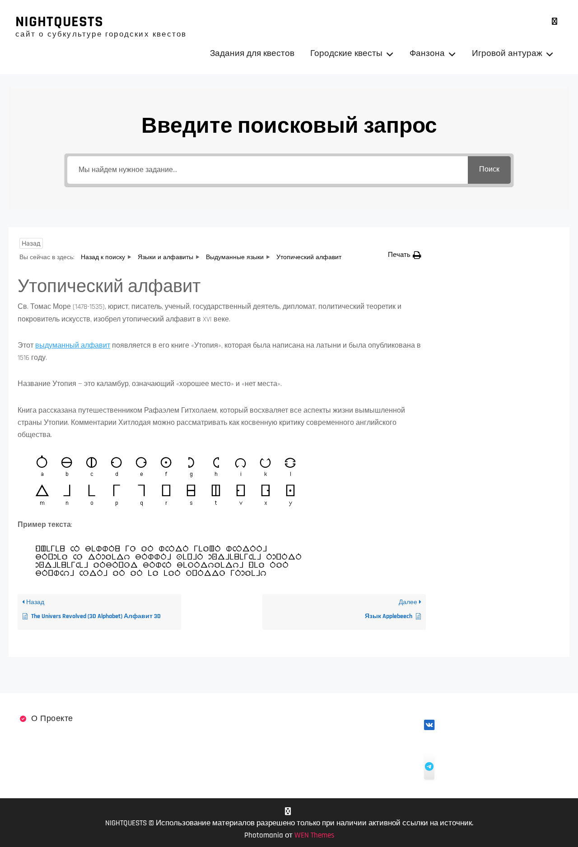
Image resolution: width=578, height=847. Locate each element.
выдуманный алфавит (72, 345)
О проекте (52, 718)
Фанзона (427, 53)
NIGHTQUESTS (59, 21)
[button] (404, 255)
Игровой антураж (507, 53)
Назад (31, 243)
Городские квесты (346, 53)
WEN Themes (314, 835)
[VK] (554, 21)
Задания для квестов (252, 53)
